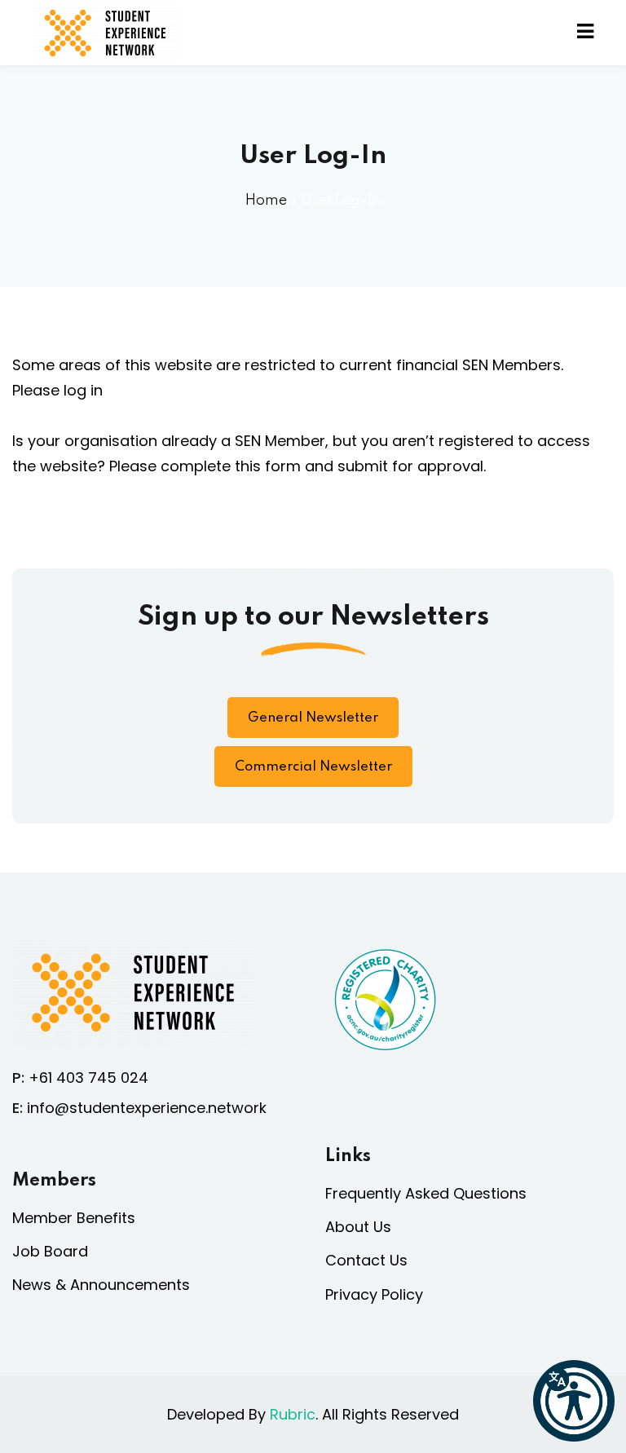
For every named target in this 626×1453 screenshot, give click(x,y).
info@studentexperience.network (147, 1107)
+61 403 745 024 (88, 1077)
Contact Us (366, 1260)
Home (266, 200)
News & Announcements (101, 1284)
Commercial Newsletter (313, 767)
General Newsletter (313, 718)
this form (268, 466)
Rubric (292, 1414)
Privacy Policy (374, 1294)
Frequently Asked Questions (426, 1193)
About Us (358, 1227)
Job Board (50, 1251)
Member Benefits (73, 1218)
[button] (574, 1401)
